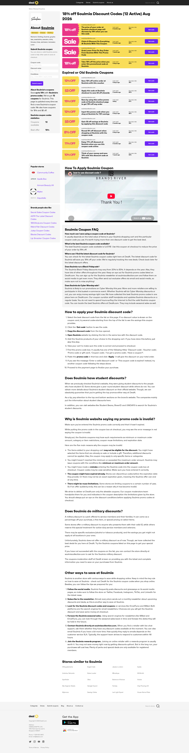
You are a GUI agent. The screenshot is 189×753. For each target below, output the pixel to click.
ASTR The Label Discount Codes (42, 217)
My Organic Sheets (68, 686)
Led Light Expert (117, 692)
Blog (62, 706)
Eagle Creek (91, 667)
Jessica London (117, 667)
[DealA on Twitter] (30, 742)
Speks (139, 667)
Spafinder (65, 680)
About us (110, 3)
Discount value (36, 68)
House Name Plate (143, 692)
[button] (102, 30)
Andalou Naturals (68, 673)
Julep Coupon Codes (40, 230)
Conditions (34, 74)
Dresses (42, 32)
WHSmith (140, 673)
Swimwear (35, 32)
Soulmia (47, 28)
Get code (151, 30)
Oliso (89, 680)
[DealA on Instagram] (34, 742)
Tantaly (114, 686)
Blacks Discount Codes (41, 234)
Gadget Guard (92, 686)
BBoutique (115, 673)
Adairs (139, 680)
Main (30, 9)
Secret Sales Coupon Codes (43, 212)
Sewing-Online (92, 692)
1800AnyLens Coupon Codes (43, 223)
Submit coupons (98, 3)
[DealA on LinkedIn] (43, 742)
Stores (88, 3)
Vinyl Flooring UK (143, 686)
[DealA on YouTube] (39, 742)
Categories (79, 3)
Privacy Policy (45, 747)
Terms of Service (34, 747)
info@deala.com (38, 736)
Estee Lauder (91, 673)
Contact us (79, 706)
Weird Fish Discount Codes (42, 226)
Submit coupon (37, 83)
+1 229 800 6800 (38, 734)
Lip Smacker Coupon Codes (43, 238)
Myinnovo (65, 692)
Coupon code (35, 62)
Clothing (50, 32)
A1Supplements (67, 667)
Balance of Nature (118, 680)
